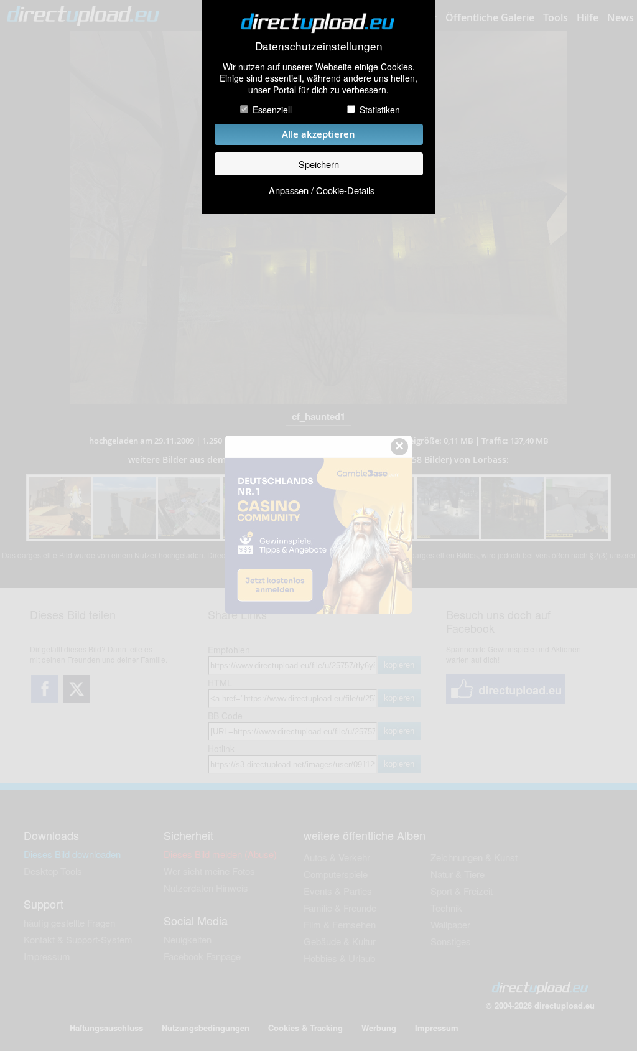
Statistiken (380, 109)
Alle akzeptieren (318, 134)
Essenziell (272, 109)
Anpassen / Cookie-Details (321, 190)
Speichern (319, 163)
